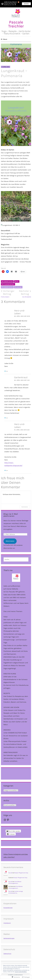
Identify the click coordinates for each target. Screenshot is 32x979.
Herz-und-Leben (19, 312)
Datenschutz (7, 953)
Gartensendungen (8, 938)
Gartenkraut (21, 377)
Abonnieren (10, 541)
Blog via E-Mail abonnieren (10, 515)
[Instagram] (4, 819)
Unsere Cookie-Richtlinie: (21, 971)
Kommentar (25, 507)
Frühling (19, 287)
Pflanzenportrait (8, 284)
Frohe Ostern (7, 294)
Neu (17, 281)
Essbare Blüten (8, 281)
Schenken (26, 3)
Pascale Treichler (16, 24)
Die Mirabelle (25, 294)
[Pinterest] (8, 819)
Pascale (10, 872)
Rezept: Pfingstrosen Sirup (21, 872)
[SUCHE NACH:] (16, 559)
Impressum (7, 923)
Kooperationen (8, 907)
